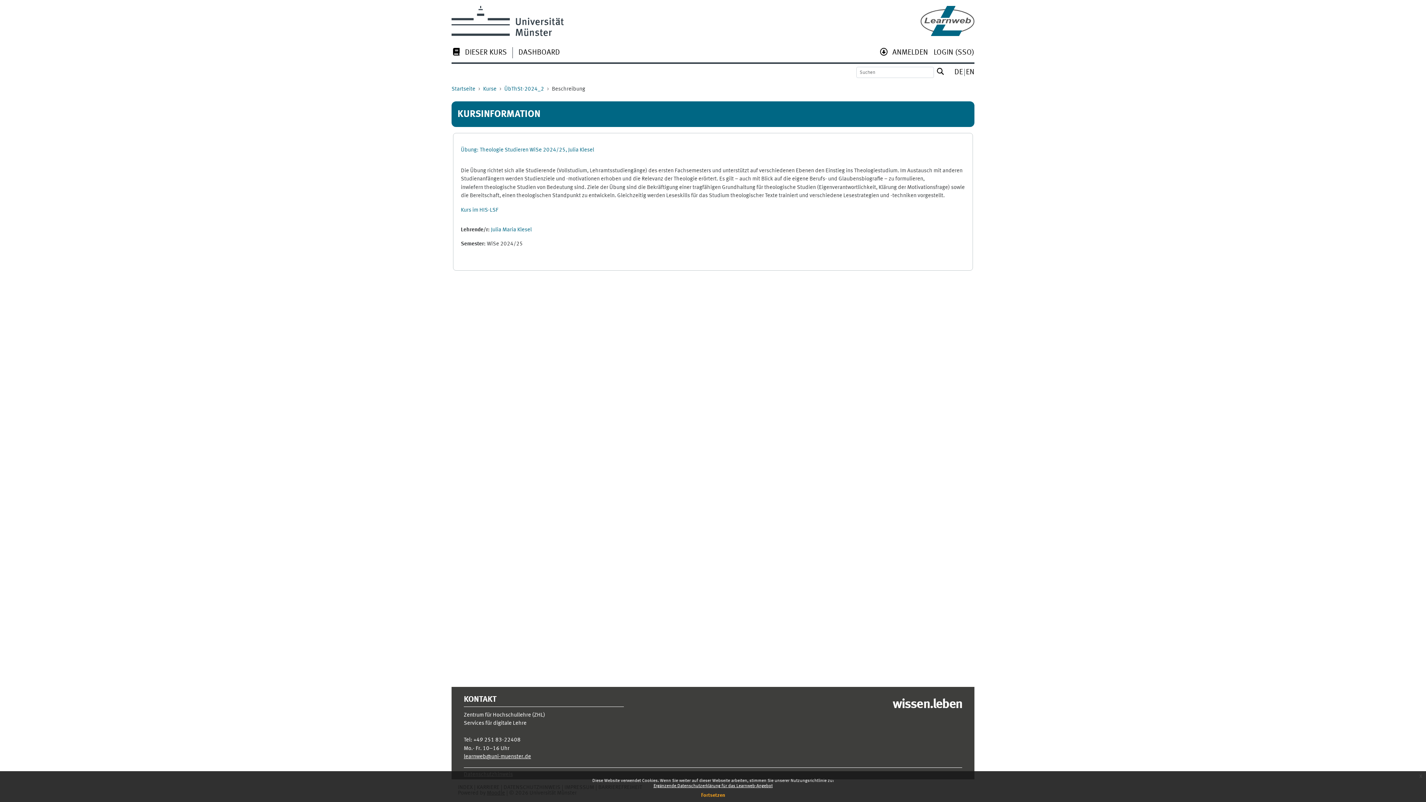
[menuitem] (479, 53)
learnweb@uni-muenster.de (497, 757)
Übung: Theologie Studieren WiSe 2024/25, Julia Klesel (527, 150)
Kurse (490, 89)
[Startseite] (947, 21)
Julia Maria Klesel (511, 230)
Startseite (463, 89)
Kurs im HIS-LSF (479, 210)
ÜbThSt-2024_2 (524, 89)
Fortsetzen (713, 795)
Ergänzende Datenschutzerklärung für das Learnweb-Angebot (713, 786)
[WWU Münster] (508, 21)
